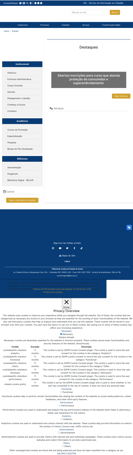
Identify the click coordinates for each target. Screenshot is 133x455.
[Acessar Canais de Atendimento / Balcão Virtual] (125, 445)
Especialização (14, 136)
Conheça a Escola (16, 104)
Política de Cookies (52, 292)
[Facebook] (74, 248)
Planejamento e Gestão (18, 98)
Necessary (68, 334)
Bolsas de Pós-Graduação (20, 149)
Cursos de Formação (17, 129)
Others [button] (66, 443)
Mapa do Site (68, 255)
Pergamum (12, 174)
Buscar (115, 12)
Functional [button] (67, 389)
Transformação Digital (111, 25)
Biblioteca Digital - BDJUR (20, 180)
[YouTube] (60, 248)
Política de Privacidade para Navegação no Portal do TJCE (62, 289)
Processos (44, 25)
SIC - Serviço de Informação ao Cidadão (84, 3)
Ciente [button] (52, 295)
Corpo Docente (15, 85)
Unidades (65, 25)
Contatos (11, 111)
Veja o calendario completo (22, 200)
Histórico (11, 73)
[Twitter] (67, 248)
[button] (20, 3)
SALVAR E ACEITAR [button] (66, 453)
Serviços (85, 25)
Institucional (23, 25)
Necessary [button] (66, 331)
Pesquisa (11, 142)
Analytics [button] (66, 416)
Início (6, 31)
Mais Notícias (121, 96)
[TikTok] (81, 248)
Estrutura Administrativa (19, 79)
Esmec (15, 31)
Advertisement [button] (66, 429)
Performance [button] (66, 402)
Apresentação (14, 167)
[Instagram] (53, 248)
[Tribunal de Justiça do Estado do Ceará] (22, 12)
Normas (11, 92)
